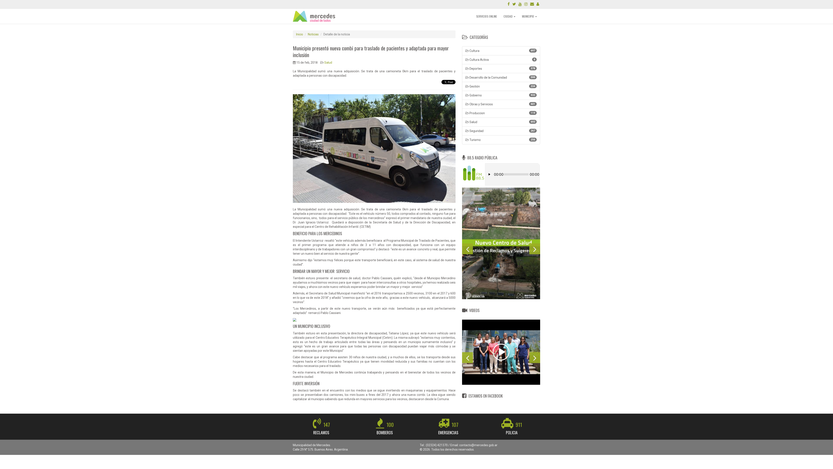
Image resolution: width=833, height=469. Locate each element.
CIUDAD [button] (508, 16)
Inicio (299, 34)
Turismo (502, 140)
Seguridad (502, 131)
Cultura (502, 51)
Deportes (502, 68)
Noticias (313, 34)
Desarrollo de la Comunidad (502, 77)
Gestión (502, 86)
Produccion (502, 113)
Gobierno (502, 95)
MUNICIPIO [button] (528, 16)
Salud (328, 62)
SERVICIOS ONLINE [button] (486, 16)
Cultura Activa (502, 59)
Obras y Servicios (502, 104)
